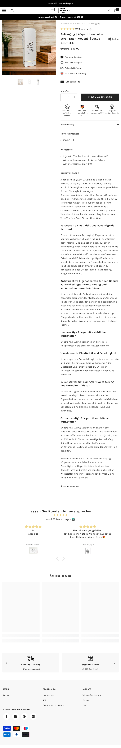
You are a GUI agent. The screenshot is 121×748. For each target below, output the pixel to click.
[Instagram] (15, 716)
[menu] (4, 10)
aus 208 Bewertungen (58, 519)
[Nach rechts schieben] (114, 662)
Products (80, 23)
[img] (60, 515)
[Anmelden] (108, 10)
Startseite (66, 23)
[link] (21, 635)
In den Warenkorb (100, 97)
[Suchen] (12, 10)
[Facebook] (6, 716)
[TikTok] (33, 716)
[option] (60, 3)
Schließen (118, 17)
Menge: (64, 91)
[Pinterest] (24, 716)
